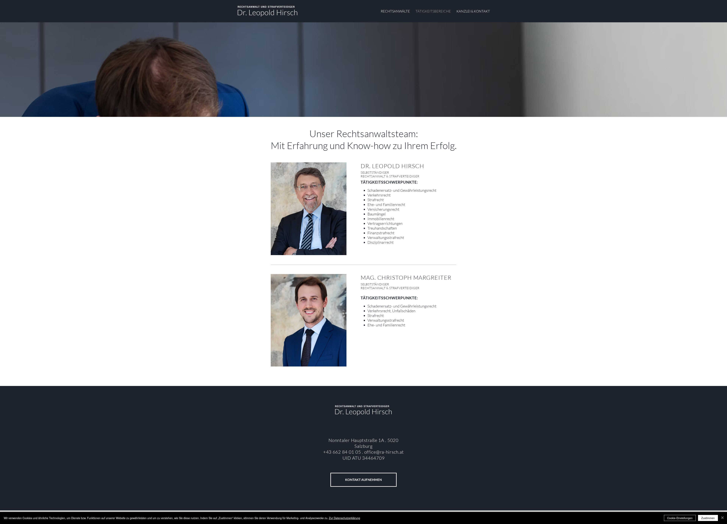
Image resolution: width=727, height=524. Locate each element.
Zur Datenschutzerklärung (344, 518)
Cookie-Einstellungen (680, 518)
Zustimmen (708, 518)
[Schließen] (722, 518)
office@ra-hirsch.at (384, 452)
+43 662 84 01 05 (342, 452)
